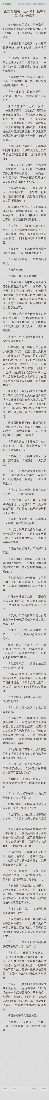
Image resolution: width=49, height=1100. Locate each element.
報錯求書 (36, 4)
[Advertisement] (24, 1059)
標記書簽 (21, 4)
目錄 (24, 1089)
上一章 (5, 1089)
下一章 (44, 1089)
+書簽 (34, 1089)
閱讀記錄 (43, 4)
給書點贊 (28, 4)
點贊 (15, 1089)
